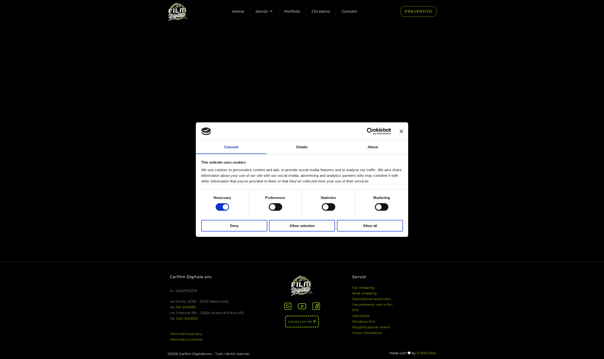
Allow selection (302, 225)
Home (238, 11)
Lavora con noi (300, 321)
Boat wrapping (364, 293)
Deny (234, 225)
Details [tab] (302, 147)
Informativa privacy (186, 334)
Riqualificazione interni (371, 327)
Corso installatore (367, 333)
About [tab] (373, 147)
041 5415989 (186, 307)
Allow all (370, 225)
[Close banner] (401, 131)
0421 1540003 (187, 318)
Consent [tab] (231, 147)
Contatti (349, 11)
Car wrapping (363, 287)
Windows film (363, 321)
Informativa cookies (186, 339)
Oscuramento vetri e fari (372, 304)
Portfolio (292, 11)
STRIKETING (426, 353)
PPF (355, 310)
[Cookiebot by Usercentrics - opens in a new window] (370, 131)
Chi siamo (321, 11)
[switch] (275, 207)
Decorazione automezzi (371, 299)
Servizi (262, 11)
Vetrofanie (360, 316)
